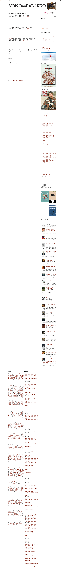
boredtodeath (10, 385)
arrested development (11, 378)
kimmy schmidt (10, 433)
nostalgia (10, 456)
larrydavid (20, 433)
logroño (14, 437)
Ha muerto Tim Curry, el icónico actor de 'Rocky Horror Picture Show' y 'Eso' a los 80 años (31, 407)
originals (13, 459)
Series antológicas (45, 161)
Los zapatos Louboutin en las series (48, 135)
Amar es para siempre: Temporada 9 (31, 489)
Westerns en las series (46, 174)
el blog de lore (28, 450)
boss (19, 385)
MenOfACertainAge (21, 445)
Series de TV (27, 535)
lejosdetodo (14, 434)
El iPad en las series (46, 121)
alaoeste (20, 373)
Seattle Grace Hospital (29, 547)
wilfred (16, 522)
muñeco (17, 452)
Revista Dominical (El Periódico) (48, 36)
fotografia (19, 415)
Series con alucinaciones (46, 163)
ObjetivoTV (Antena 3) (46, 48)
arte (23, 378)
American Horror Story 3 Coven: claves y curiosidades (51, 318)
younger (9, 524)
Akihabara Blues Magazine (29, 427)
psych (16, 470)
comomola (15, 395)
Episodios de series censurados (47, 123)
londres (18, 437)
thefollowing (10, 510)
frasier (9, 416)
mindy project (21, 447)
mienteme (15, 446)
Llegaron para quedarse (29, 531)
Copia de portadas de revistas (47, 117)
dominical (9, 406)
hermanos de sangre (18, 424)
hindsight (13, 425)
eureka (14, 411)
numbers (21, 456)
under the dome (12, 517)
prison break (19, 469)
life (23, 434)
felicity (9, 414)
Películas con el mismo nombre (47, 144)
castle (15, 389)
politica (9, 467)
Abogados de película (45, 113)
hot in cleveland (18, 426)
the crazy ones (21, 499)
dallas (13, 401)
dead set (14, 402)
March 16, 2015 (26, 16)
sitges (21, 485)
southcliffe (11, 489)
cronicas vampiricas (20, 398)
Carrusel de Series (28, 505)
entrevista (15, 409)
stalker (12, 491)
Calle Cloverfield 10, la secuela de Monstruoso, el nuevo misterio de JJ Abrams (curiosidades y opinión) (51, 244)
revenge (14, 475)
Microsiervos (27, 418)
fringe (14, 417)
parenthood (22, 460)
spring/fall (20, 490)
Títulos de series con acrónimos (47, 173)
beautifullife (18, 380)
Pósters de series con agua (46, 155)
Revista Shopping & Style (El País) (48, 41)
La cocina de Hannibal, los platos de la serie (50, 345)
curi (14, 400)
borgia (16, 385)
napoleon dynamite (15, 454)
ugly (8, 516)
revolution (9, 476)
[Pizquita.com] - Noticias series (31, 488)
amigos (11, 376)
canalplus (22, 388)
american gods (10, 375)
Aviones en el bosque (28, 470)
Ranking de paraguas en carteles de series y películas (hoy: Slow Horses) (51, 274)
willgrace (22, 522)
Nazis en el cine (45, 137)
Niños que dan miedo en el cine (47, 138)
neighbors (22, 454)
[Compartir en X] (10, 58)
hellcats (9, 423)
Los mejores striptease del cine (47, 134)
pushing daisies (21, 471)
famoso (16, 413)
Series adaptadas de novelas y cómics (48, 160)
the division (15, 500)
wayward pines (17, 521)
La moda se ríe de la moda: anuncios (48, 127)
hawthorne (9, 422)
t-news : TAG (27, 541)
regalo (16, 474)
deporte (12, 403)
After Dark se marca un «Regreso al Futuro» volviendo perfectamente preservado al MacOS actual (31, 420)
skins (8, 486)
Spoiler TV (27, 442)
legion (9, 434)
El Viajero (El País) (45, 37)
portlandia (18, 467)
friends (9, 417)
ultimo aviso (22, 516)
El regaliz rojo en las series (47, 122)
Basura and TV (27, 527)
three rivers (22, 510)
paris (10, 461)
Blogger (35, 566)
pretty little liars (20, 468)
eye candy (17, 412)
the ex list (9, 501)
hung (21, 428)
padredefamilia (10, 460)
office (15, 457)
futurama (20, 417)
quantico (11, 472)
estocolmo (15, 410)
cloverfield (9, 393)
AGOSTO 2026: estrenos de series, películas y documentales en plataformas (51, 237)
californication (18, 387)
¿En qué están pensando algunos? (30, 521)
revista (19, 475)
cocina (15, 393)
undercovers (20, 517)
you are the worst (19, 523)
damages (17, 401)
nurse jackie (10, 457)
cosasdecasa (16, 396)
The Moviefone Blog (28, 543)
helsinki (21, 423)
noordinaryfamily (21, 455)
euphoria (9, 411)
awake (16, 379)
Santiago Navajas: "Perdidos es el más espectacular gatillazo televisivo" (51, 281)
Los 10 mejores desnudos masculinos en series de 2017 (51, 325)
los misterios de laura (15, 438)
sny (16, 487)
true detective (12, 515)
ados (10, 373)
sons (20, 487)
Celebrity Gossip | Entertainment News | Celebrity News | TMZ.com (31, 379)
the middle (22, 504)
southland (16, 489)
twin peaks (20, 515)
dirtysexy (22, 404)
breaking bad (16, 386)
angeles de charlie (14, 377)
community (11, 394)
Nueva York (15, 456)
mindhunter (16, 447)
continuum (10, 396)
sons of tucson (16, 488)
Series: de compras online (46, 172)
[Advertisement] (24, 71)
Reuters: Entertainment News (30, 491)
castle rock (20, 389)
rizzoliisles (10, 477)
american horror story (20, 375)
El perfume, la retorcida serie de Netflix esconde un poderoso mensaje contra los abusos (51, 352)
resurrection (10, 475)
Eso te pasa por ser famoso (30, 551)
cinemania (19, 392)
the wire (11, 509)
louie (19, 439)
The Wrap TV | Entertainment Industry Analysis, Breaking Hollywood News (31, 563)
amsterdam (16, 376)
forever (9, 415)
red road (12, 474)
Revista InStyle (44, 42)
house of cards (17, 427)
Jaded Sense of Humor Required (30, 431)
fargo (21, 413)
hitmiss (18, 425)
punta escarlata (13, 471)
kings (15, 433)
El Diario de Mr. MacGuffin (30, 517)
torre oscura (10, 513)
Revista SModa (44, 40)
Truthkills (27, 401)
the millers (11, 505)
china (10, 391)
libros (18, 434)
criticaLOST (19, 397)
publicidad (21, 470)
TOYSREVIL (26, 423)
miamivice (10, 446)
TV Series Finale (28, 414)
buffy (23, 386)
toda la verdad (12, 511)
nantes (9, 454)
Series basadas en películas (47, 162)
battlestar (9, 380)
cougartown (22, 396)
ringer (14, 476)
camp (14, 388)
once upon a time (12, 458)
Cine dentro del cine (45, 116)
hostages (11, 426)
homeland (22, 425)
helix (14, 422)
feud (13, 414)
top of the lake (19, 512)
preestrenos (11, 468)
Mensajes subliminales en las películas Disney (51, 297)
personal (9, 464)
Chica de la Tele (28, 520)
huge (18, 428)
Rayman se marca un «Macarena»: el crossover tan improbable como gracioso (31, 412)
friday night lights (18, 416)
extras (13, 412)
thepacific (16, 510)
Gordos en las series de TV (46, 125)
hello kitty (15, 423)
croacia (9, 398)
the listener (10, 504)
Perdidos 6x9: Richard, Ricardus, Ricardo (50, 288)
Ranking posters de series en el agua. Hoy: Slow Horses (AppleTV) (51, 252)
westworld (11, 522)
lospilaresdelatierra (12, 439)
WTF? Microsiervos (28, 410)
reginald (21, 474)
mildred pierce (10, 447)
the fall (19, 501)
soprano (22, 488)
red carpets (21, 473)
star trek (18, 491)
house (9, 427)
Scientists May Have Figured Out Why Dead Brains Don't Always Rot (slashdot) (31, 398)
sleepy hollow (13, 486)
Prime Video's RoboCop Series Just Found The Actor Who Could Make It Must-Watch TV (31, 439)
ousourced (18, 459)
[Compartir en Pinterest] (11, 58)
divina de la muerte (13, 405)
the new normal (18, 505)
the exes (14, 501)
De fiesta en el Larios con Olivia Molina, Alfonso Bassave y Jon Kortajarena (50, 229)
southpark (22, 489)
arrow (19, 378)
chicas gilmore (21, 390)
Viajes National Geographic (46, 46)
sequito (19, 482)
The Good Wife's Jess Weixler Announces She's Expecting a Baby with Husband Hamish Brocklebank (31, 515)
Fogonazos (26, 469)
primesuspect (12, 469)
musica (22, 452)
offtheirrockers (21, 457)
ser (23, 482)
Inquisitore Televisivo (29, 509)
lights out (14, 436)
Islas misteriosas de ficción (47, 126)
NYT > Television (28, 387)
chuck (15, 391)
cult (11, 400)
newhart (15, 455)
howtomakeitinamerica (11, 428)
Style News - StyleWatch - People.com (31, 513)
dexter (17, 403)
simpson (22, 484)
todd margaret (19, 511)
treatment (16, 514)
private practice (11, 470)
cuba (8, 400)
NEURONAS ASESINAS (28, 472)
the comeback (14, 499)
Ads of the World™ (28, 476)
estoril (20, 410)
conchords (22, 395)
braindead (10, 386)
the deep (10, 500)
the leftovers (19, 503)
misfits (20, 448)
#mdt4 (10, 15)
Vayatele (26, 405)
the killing (13, 503)
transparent (10, 514)
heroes (9, 425)
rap (21, 472)
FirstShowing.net (28, 446)
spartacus (15, 490)
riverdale (20, 476)
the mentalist (15, 504)
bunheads (11, 387)
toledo (14, 512)
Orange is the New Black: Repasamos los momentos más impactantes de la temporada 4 (31, 537)
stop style (14, 492)
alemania (15, 374)
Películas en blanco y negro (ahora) (48, 145)
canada (18, 388)
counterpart (12, 397)
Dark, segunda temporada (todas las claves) (50, 312)
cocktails (22, 393)
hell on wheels (19, 422)
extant (9, 412)
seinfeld (13, 481)
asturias (11, 379)
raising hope (16, 472)
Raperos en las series (46, 159)
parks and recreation (18, 461)
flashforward (19, 414)
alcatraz (9, 374)
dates (22, 401)
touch (15, 513)
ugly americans (14, 516)
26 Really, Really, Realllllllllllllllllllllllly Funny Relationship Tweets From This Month (31, 394)
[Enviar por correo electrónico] (8, 58)
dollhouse (20, 405)
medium (10, 444)
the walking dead (21, 508)
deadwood (18, 402)
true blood (22, 514)
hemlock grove (10, 424)
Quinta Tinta (27, 523)
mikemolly (20, 446)
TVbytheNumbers (27, 560)
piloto (14, 53)
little (10, 437)
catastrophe (10, 390)
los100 (23, 438)
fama (12, 413)
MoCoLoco (26, 554)
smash (9, 487)
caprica (11, 389)
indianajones (17, 429)
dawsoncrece (9, 402)
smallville (20, 486)
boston (23, 385)
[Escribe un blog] (9, 58)
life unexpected (18, 435)
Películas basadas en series (47, 141)
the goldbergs (18, 502)
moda (9, 450)
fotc (14, 415)
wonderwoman (12, 523)
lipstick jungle (21, 436)
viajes (16, 520)
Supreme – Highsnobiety (29, 465)
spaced (11, 490)
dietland (14, 404)
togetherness (10, 512)
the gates (12, 502)
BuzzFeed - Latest (28, 392)
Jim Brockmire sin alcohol (29, 503)
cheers (15, 390)
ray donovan (10, 473)
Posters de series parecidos (47, 156)
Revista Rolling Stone (46, 39)
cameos (9, 388)
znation (14, 524)
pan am (16, 460)
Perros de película (45, 152)
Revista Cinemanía (45, 38)
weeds (23, 521)
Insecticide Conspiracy (29, 552)
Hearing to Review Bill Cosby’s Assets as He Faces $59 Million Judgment (30, 389)
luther (15, 440)
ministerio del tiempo (13, 448)
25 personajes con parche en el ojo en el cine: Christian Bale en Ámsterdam (51, 305)
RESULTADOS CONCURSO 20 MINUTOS (47, 223)
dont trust (22, 406)
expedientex (20, 411)
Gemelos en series (45, 124)
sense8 (14, 482)
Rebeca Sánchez (27, 502)
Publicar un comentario (13, 63)
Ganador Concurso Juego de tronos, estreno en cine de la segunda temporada (50, 260)
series (14, 483)
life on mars (11, 435)
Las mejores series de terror (47, 131)
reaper (16, 473)
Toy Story (20, 513)
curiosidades (20, 400)
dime (18, 404)
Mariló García (45, 28)
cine (11, 392)
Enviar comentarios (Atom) (18, 80)
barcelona (20, 379)
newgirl (10, 455)
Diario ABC (43, 47)
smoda (12, 487)
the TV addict (27, 457)
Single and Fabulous (28, 461)
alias (21, 374)
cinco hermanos (21, 391)
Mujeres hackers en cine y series (48, 136)
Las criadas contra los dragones (30, 518)
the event (20, 500)
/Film (26, 437)
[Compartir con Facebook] (11, 58)
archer (21, 377)
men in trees (13, 445)
